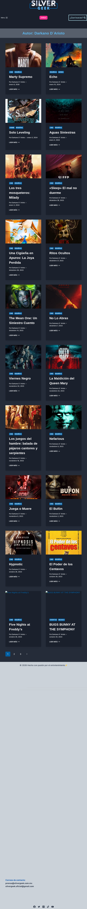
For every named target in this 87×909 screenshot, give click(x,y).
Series (61, 72)
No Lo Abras (58, 318)
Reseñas (18, 72)
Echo (53, 77)
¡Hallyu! (43, 17)
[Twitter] (39, 906)
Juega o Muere (20, 508)
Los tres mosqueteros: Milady (19, 192)
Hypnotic (16, 564)
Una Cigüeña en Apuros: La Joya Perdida (21, 257)
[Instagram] (43, 906)
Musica (62, 620)
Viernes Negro (20, 378)
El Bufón (55, 508)
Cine (11, 72)
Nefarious (56, 439)
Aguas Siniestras (62, 132)
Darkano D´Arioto (18, 82)
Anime (12, 127)
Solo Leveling (19, 132)
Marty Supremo (20, 77)
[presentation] (23, 55)
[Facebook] (34, 906)
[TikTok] (48, 906)
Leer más (14, 89)
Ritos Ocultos (59, 253)
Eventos (53, 620)
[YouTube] (52, 906)
